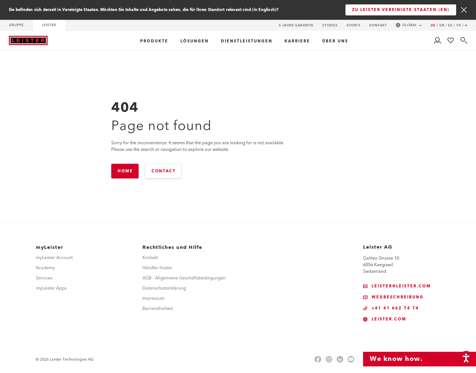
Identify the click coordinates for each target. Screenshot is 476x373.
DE (434, 25)
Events (354, 25)
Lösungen (194, 41)
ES (451, 25)
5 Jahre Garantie (296, 25)
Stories (330, 25)
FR (460, 25)
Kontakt (378, 25)
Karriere (297, 41)
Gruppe (16, 25)
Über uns (335, 41)
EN (443, 25)
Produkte (154, 41)
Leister (49, 25)
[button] (408, 25)
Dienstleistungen (246, 41)
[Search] (464, 40)
